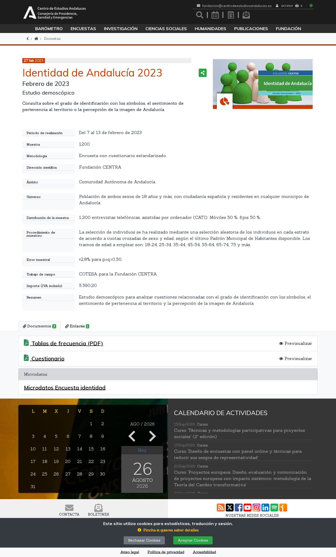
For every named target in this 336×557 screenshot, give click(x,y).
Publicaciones (251, 28)
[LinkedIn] (265, 507)
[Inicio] (36, 38)
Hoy (142, 450)
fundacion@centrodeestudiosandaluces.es (237, 6)
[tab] (39, 326)
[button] (168, 530)
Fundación (288, 28)
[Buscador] (199, 15)
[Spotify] (274, 507)
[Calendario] (215, 15)
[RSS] (221, 507)
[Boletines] (246, 15)
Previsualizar (297, 343)
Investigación (121, 28)
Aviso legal (129, 552)
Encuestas (83, 28)
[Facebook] (239, 507)
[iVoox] (283, 507)
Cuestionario (47, 358)
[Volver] (28, 38)
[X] (230, 507)
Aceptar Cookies (193, 540)
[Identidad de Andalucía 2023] (263, 84)
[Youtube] (247, 507)
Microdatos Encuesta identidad (65, 387)
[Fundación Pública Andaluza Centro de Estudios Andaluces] (54, 12)
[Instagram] (256, 507)
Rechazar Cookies (144, 540)
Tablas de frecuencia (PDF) (66, 343)
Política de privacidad (166, 552)
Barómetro (49, 28)
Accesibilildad (204, 552)
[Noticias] (230, 15)
